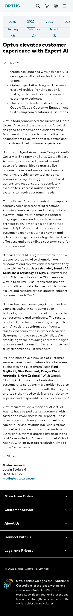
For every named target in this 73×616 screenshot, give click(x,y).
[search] (37, 5)
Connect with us (17, 537)
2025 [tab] (30, 21)
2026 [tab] (12, 21)
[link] (46, 5)
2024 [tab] (49, 21)
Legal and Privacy (18, 551)
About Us (11, 523)
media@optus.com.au (19, 478)
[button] (55, 5)
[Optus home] (12, 6)
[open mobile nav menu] (64, 5)
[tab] (13, 32)
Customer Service (19, 510)
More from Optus (18, 496)
